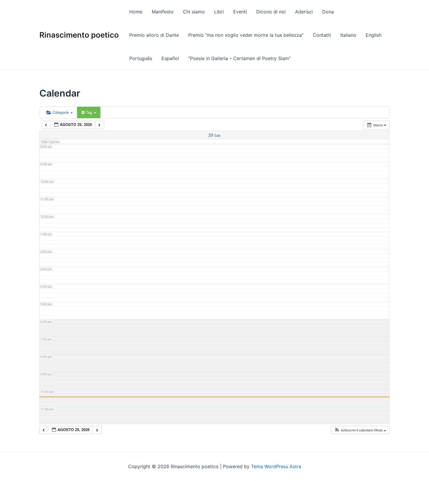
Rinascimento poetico (79, 34)
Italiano (348, 35)
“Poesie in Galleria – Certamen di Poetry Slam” (239, 58)
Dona (328, 12)
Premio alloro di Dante (154, 35)
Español (170, 58)
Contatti (322, 35)
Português (140, 58)
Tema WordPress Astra (276, 466)
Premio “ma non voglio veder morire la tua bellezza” (246, 35)
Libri (219, 12)
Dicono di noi (271, 12)
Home (135, 12)
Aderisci (304, 12)
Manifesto (163, 12)
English (373, 35)
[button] (360, 430)
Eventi (240, 12)
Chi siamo (194, 12)
